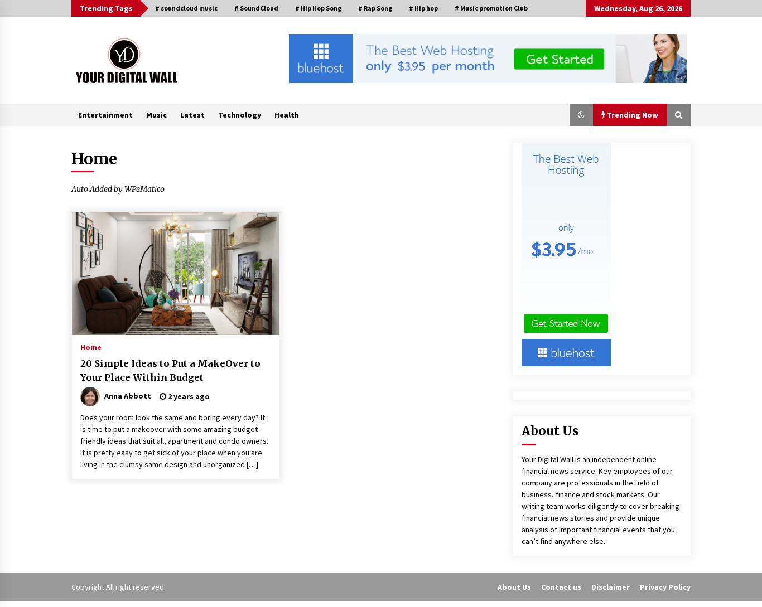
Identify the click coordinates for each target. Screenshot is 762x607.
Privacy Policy (665, 587)
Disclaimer (610, 587)
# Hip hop (423, 8)
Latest (192, 115)
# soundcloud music (186, 8)
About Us (514, 587)
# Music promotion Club (491, 8)
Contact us (561, 587)
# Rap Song (375, 8)
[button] (581, 115)
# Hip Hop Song (318, 8)
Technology (239, 115)
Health (286, 115)
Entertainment (105, 115)
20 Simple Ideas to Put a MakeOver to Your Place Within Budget (170, 370)
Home (91, 346)
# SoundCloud (256, 8)
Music (156, 115)
